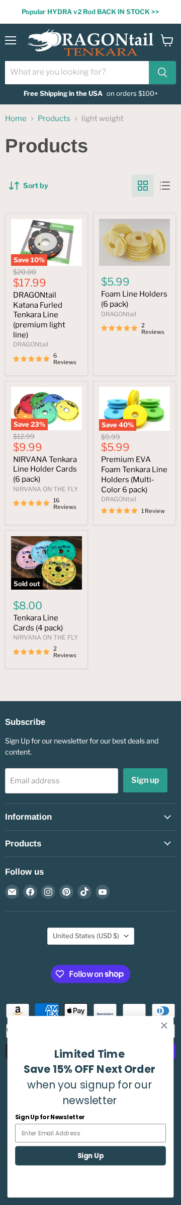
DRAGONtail (30, 344)
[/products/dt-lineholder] (134, 242)
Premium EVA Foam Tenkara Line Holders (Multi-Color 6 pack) (134, 474)
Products (54, 118)
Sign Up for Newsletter (49, 1117)
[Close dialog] (164, 1025)
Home (16, 118)
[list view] (165, 186)
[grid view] (143, 186)
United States (86, 936)
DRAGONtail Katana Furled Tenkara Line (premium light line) (39, 315)
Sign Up (90, 1155)
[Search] (162, 72)
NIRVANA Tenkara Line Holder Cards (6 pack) (45, 469)
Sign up (145, 780)
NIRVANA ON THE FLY (45, 489)
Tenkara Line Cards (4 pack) (38, 623)
